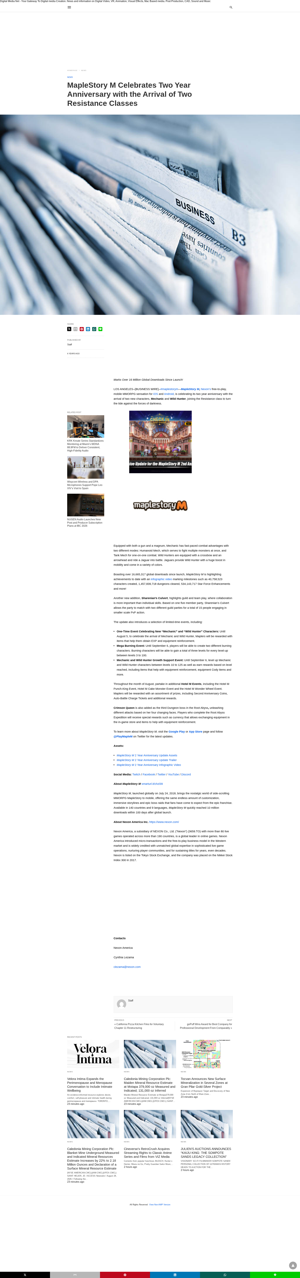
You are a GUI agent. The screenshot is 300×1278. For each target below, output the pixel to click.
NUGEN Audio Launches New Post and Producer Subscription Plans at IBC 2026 (84, 522)
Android (169, 394)
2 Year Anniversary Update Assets (147, 755)
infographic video (161, 579)
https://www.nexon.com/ (164, 822)
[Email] (126, 374)
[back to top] (293, 1265)
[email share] (75, 329)
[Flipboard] (136, 374)
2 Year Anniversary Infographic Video (149, 764)
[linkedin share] (88, 329)
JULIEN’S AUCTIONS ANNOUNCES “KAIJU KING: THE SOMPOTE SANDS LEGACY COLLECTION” (206, 1152)
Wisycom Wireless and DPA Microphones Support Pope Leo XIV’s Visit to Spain (84, 485)
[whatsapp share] (94, 329)
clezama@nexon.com (127, 966)
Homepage (72, 70)
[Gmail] (141, 374)
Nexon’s (206, 389)
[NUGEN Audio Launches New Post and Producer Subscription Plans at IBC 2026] (85, 505)
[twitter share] (69, 329)
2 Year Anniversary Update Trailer (147, 760)
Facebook (148, 774)
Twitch (136, 774)
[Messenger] (156, 374)
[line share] (100, 329)
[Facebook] (116, 978)
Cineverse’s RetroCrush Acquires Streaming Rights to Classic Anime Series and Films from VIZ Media (148, 1152)
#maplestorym (169, 389)
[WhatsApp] (131, 374)
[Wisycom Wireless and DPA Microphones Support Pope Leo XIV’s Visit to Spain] (85, 467)
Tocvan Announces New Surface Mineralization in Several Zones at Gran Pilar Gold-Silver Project (204, 1082)
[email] (75, 1275)
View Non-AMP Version (159, 1204)
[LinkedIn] (151, 374)
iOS (155, 394)
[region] (150, 39)
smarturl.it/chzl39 (152, 783)
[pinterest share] (82, 329)
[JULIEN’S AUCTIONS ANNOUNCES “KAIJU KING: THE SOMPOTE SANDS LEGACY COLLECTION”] (207, 1124)
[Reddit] (146, 374)
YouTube (173, 774)
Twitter (161, 774)
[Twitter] (121, 374)
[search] (231, 7)
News (83, 70)
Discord (185, 774)
